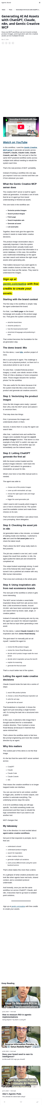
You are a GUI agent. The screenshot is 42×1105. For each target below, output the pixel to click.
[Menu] (39, 2)
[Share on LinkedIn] (13, 43)
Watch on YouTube (15, 142)
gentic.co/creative (18, 906)
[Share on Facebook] (3, 43)
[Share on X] (6, 43)
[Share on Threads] (9, 43)
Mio (21, 352)
